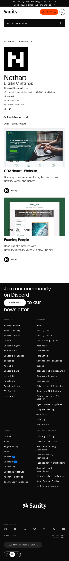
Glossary (41, 414)
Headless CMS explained (50, 371)
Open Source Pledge (48, 481)
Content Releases (14, 355)
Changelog (9, 466)
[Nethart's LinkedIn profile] (10, 108)
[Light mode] (6, 554)
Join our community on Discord (27, 291)
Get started (49, 11)
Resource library (46, 376)
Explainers (42, 381)
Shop (6, 451)
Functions (9, 381)
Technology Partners (16, 482)
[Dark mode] (18, 554)
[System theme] (12, 554)
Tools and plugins (47, 340)
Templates (42, 355)
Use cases (9, 396)
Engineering (11, 446)
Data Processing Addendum (46, 448)
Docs (39, 325)
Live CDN (9, 376)
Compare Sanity (45, 409)
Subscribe (15, 302)
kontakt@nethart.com (17, 88)
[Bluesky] (34, 529)
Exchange (9, 41)
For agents (42, 424)
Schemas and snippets (49, 360)
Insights (9, 360)
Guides (40, 366)
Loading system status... (24, 544)
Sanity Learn (44, 335)
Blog (6, 441)
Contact (8, 436)
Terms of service (46, 441)
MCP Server (10, 350)
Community (24, 41)
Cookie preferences (48, 486)
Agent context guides (49, 404)
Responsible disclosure (50, 476)
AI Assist (9, 391)
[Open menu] (62, 12)
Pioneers (41, 345)
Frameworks (42, 350)
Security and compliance (44, 470)
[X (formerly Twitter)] (44, 529)
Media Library (12, 330)
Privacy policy (45, 436)
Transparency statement (50, 462)
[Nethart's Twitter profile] (5, 108)
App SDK (8, 366)
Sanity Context (13, 335)
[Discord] (63, 529)
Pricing (40, 419)
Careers (8, 461)
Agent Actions (12, 386)
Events (8, 456)
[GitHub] (5, 529)
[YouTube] (15, 529)
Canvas (8, 340)
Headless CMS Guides (48, 391)
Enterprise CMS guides (49, 386)
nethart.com (12, 100)
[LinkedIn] (24, 529)
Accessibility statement (44, 456)
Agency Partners (13, 476)
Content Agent (12, 345)
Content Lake (11, 371)
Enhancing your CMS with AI (48, 398)
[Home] (10, 11)
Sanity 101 (42, 330)
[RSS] (54, 529)
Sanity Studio (12, 325)
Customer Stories (14, 471)
